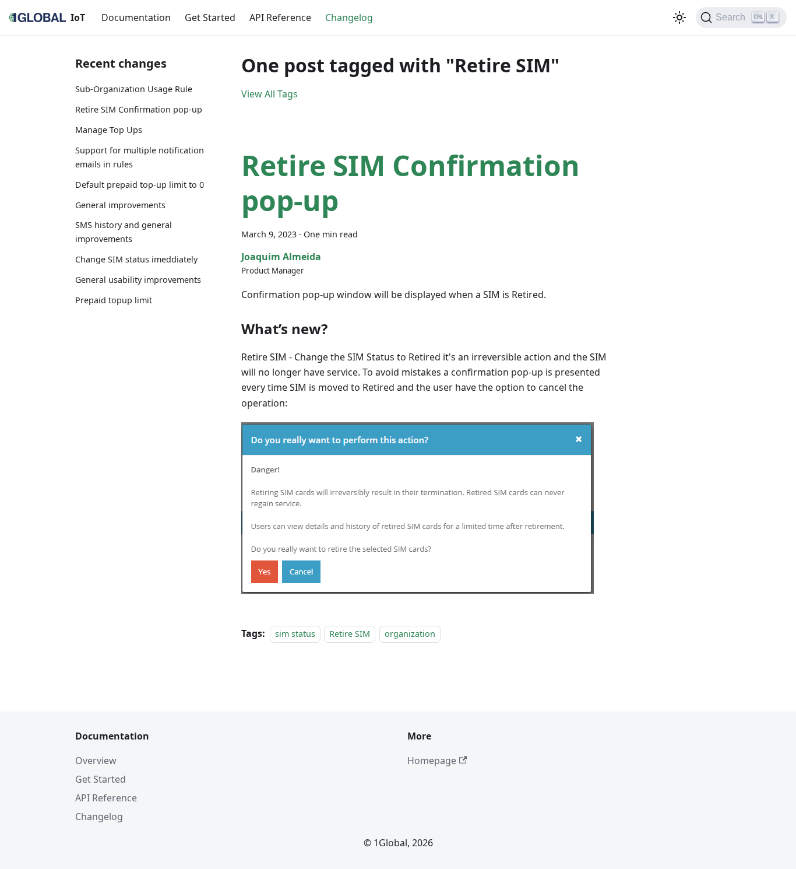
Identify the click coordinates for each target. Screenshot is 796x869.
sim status (295, 633)
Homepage (431, 760)
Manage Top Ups (108, 129)
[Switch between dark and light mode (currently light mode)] (679, 17)
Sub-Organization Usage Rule (133, 88)
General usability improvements (138, 279)
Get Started (210, 17)
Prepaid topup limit (113, 300)
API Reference (280, 17)
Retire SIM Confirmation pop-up (138, 109)
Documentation (136, 17)
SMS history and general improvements (123, 231)
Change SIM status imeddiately (136, 259)
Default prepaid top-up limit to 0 (139, 184)
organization (410, 633)
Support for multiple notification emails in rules (139, 157)
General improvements (120, 205)
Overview (96, 760)
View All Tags (269, 93)
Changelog (349, 17)
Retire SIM (349, 633)
